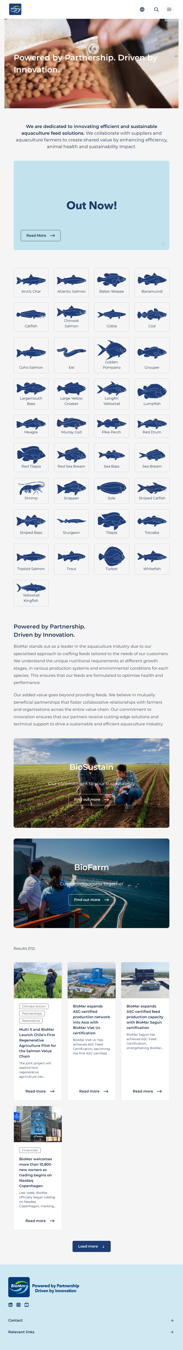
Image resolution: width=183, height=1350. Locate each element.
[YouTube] (26, 1305)
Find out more (87, 799)
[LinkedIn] (10, 1305)
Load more (88, 1246)
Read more (35, 1091)
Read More (36, 235)
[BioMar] (15, 9)
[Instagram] (18, 1305)
